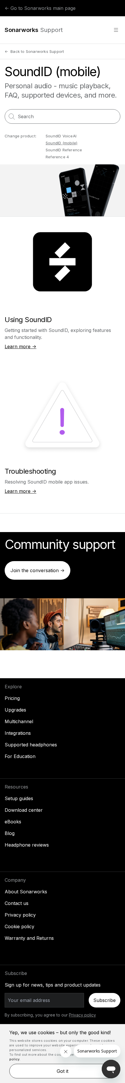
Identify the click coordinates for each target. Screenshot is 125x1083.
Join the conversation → (37, 570)
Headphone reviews (27, 845)
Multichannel (19, 721)
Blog (10, 833)
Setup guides (19, 798)
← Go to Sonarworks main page (40, 8)
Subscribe (104, 1000)
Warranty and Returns (29, 938)
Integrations (18, 733)
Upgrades (15, 710)
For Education (20, 756)
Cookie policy (19, 926)
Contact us (16, 903)
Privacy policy (20, 915)
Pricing (12, 698)
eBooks (13, 822)
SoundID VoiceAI (61, 136)
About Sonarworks (26, 892)
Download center (24, 810)
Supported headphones (31, 745)
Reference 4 (57, 157)
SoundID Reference (64, 150)
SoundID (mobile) (61, 143)
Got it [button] (62, 1071)
